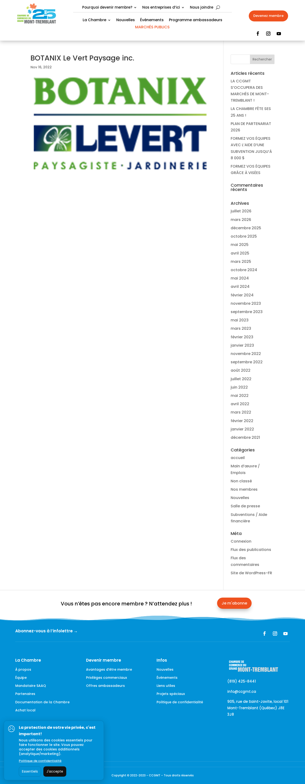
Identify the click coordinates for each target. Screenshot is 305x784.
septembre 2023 (247, 312)
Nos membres (244, 489)
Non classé (241, 481)
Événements (152, 20)
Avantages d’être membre (109, 669)
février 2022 (242, 421)
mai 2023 (240, 320)
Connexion (241, 541)
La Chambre (94, 20)
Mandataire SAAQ (30, 685)
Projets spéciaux (171, 693)
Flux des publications (251, 549)
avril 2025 (240, 253)
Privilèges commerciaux (106, 677)
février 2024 (242, 295)
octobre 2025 (244, 236)
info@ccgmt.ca (241, 691)
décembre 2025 (246, 228)
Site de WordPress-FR (251, 573)
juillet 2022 (241, 379)
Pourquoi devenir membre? (107, 8)
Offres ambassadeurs (105, 685)
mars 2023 (241, 328)
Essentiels (30, 771)
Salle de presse (245, 506)
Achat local (25, 710)
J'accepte (54, 771)
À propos (23, 669)
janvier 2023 (242, 345)
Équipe (21, 677)
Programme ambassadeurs (195, 20)
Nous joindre (201, 8)
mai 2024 (240, 278)
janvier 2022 (242, 429)
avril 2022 (240, 404)
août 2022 (240, 370)
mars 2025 (241, 261)
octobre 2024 (244, 270)
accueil (238, 457)
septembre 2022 (247, 362)
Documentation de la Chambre (42, 702)
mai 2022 (240, 395)
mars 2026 (241, 219)
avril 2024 (240, 286)
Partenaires (25, 693)
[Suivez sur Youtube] (278, 33)
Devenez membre (268, 15)
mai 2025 (240, 244)
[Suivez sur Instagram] (268, 33)
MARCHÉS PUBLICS (152, 27)
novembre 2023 (246, 303)
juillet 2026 (241, 211)
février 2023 (242, 337)
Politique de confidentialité (180, 702)
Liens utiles (166, 685)
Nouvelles (125, 20)
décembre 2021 (245, 437)
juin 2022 (239, 387)
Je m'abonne (234, 603)
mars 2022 (241, 412)
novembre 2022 (246, 353)
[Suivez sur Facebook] (258, 33)
